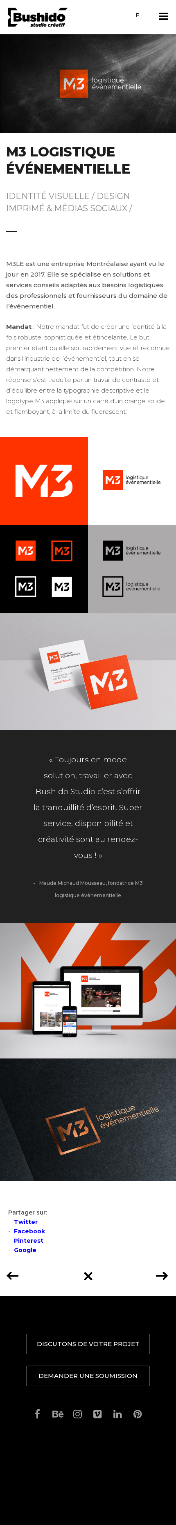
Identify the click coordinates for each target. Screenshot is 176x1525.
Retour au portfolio (88, 1273)
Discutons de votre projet (88, 1344)
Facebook (29, 1231)
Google (25, 1250)
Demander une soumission (88, 1376)
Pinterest (28, 1241)
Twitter (26, 1222)
